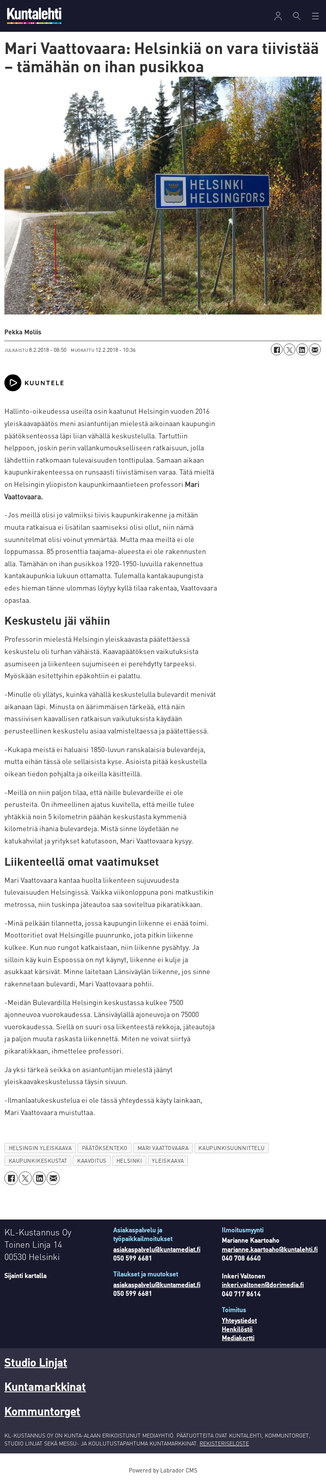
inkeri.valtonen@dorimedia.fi (263, 1284)
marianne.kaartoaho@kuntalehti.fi (270, 1249)
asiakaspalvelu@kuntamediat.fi (156, 1249)
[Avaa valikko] (278, 16)
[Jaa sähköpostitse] (315, 349)
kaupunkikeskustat (38, 1160)
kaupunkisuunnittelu (231, 1147)
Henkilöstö (237, 1329)
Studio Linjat (35, 1362)
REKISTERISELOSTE (224, 1443)
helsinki (129, 1160)
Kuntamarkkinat (45, 1386)
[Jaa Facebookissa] (277, 349)
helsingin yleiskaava (40, 1147)
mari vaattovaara (163, 1147)
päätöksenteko (105, 1147)
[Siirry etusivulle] (34, 15)
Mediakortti (238, 1337)
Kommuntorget (42, 1411)
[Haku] (297, 16)
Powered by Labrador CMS (163, 1470)
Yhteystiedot (239, 1320)
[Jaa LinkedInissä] (302, 349)
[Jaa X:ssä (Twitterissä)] (289, 349)
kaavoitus (92, 1160)
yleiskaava (168, 1160)
